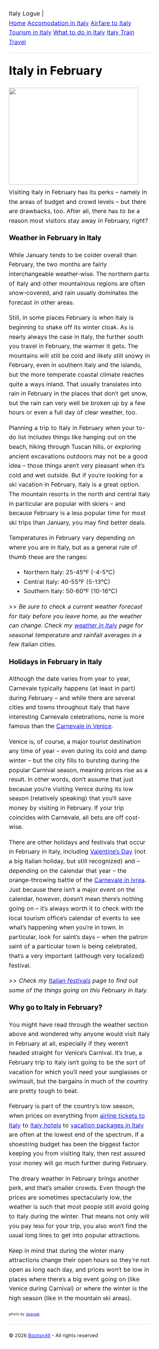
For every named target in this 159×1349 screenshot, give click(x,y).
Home (17, 23)
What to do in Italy (79, 32)
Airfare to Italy (111, 23)
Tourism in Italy (30, 32)
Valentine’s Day (111, 851)
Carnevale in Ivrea (119, 880)
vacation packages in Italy (107, 1125)
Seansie (33, 1314)
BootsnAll (39, 1335)
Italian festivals (70, 980)
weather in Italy (95, 625)
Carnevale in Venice (83, 726)
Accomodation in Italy (58, 23)
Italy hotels (45, 1125)
